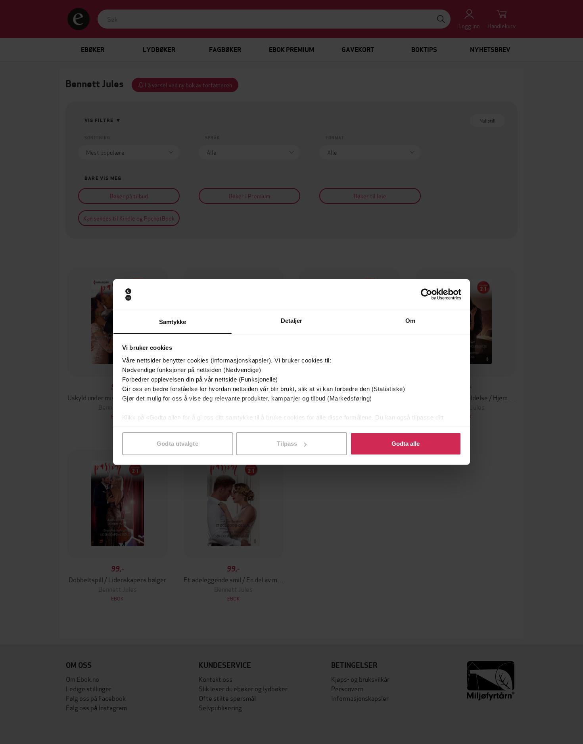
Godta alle (405, 443)
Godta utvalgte (177, 443)
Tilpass (287, 443)
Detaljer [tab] (292, 320)
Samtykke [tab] (172, 321)
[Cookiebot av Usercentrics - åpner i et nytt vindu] (426, 295)
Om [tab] (410, 320)
